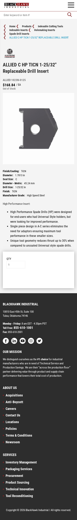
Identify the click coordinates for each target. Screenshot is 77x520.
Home (12, 26)
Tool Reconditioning (19, 496)
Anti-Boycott (14, 402)
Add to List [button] (38, 279)
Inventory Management (21, 462)
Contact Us (13, 415)
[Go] (69, 15)
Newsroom (13, 442)
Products (26, 26)
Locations (12, 422)
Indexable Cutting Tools (50, 26)
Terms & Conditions (19, 435)
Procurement (14, 476)
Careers (11, 409)
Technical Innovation (20, 489)
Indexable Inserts (18, 30)
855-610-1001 (23, 328)
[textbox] (38, 15)
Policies (11, 429)
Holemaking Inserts (44, 30)
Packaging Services (19, 469)
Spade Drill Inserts (19, 33)
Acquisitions (14, 395)
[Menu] (71, 5)
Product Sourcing (17, 482)
